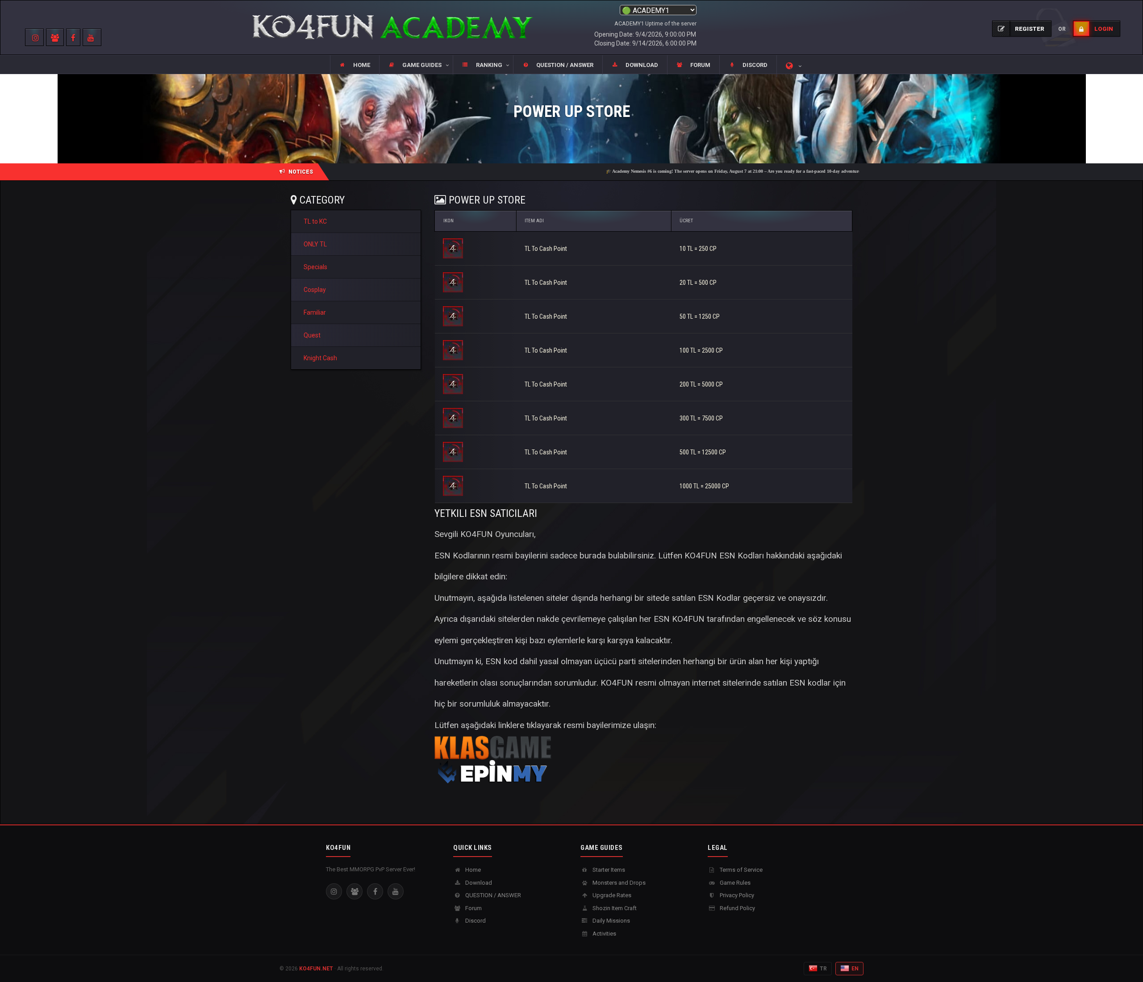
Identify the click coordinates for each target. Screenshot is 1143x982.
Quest (312, 335)
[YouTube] (396, 891)
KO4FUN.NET (316, 968)
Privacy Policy (736, 895)
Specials (315, 266)
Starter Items (608, 869)
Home (472, 869)
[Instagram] (334, 891)
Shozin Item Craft (614, 908)
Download (478, 882)
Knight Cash (320, 358)
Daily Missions (610, 920)
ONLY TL (315, 244)
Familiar (315, 312)
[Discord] (354, 891)
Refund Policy (736, 908)
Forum (473, 908)
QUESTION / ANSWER (492, 895)
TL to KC (315, 221)
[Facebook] (375, 891)
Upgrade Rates (611, 895)
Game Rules (734, 882)
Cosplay (315, 289)
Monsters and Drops (618, 882)
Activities (603, 933)
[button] (415, 65)
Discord (475, 920)
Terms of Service (740, 869)
